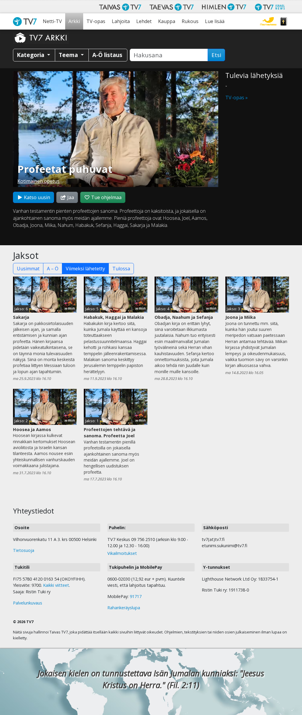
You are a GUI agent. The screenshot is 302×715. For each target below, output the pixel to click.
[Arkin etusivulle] (41, 37)
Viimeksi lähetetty (85, 268)
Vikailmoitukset (122, 553)
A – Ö (52, 268)
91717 (136, 596)
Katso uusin (36, 197)
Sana (283, 21)
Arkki (74, 21)
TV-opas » (236, 97)
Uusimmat (28, 268)
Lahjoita (121, 21)
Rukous (190, 21)
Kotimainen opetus (38, 181)
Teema (69, 55)
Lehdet (144, 21)
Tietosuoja (23, 550)
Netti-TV (52, 21)
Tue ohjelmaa (106, 197)
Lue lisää (214, 21)
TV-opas (95, 21)
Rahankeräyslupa (123, 607)
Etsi (216, 55)
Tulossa (121, 268)
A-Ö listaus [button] (107, 55)
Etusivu (26, 21)
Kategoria (31, 55)
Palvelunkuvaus (27, 603)
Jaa (70, 197)
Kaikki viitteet (56, 585)
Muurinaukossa (268, 21)
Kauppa (166, 21)
